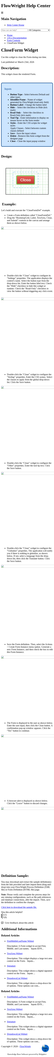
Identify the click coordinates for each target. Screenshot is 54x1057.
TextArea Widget (14, 953)
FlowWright (25, 1046)
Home (10, 35)
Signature (11, 966)
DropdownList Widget (17, 978)
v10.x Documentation (17, 38)
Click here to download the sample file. (19, 907)
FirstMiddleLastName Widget (20, 941)
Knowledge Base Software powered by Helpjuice (27, 1054)
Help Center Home (15, 25)
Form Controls (13, 40)
